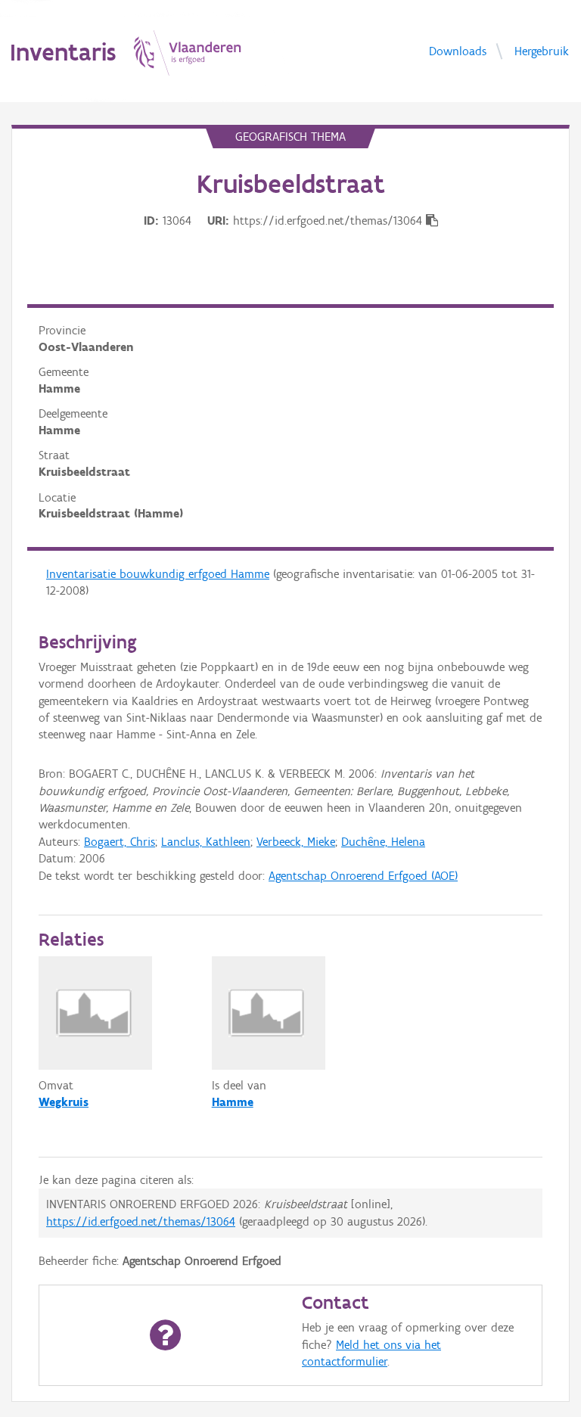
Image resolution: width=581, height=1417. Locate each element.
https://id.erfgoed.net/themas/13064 (140, 1221)
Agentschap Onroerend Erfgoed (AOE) (363, 876)
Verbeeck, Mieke (295, 841)
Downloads (457, 50)
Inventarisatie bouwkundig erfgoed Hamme (157, 574)
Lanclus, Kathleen (205, 841)
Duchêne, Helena (383, 841)
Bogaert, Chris (119, 841)
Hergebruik (541, 50)
